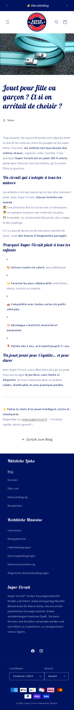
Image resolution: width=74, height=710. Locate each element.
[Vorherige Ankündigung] (7, 5)
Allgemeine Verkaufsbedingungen (28, 573)
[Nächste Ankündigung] (67, 5)
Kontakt (12, 480)
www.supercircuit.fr (34, 419)
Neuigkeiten (15, 505)
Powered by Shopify (47, 703)
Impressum (14, 530)
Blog (10, 471)
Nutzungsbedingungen (21, 556)
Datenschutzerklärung (21, 564)
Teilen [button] (11, 120)
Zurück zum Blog (39, 439)
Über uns (13, 488)
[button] (7, 22)
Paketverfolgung (18, 497)
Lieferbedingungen (19, 547)
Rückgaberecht (17, 539)
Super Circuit (30, 703)
